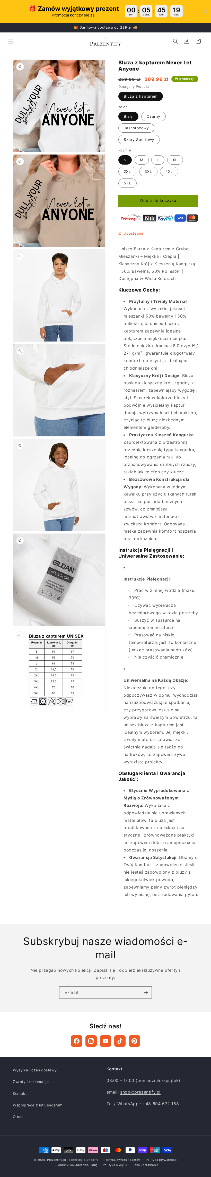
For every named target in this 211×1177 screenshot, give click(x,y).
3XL (148, 171)
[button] (10, 41)
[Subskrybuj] (146, 992)
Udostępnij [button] (133, 233)
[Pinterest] (134, 1041)
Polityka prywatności (162, 1160)
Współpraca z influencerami (38, 1105)
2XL (127, 171)
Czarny (153, 116)
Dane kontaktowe (146, 1165)
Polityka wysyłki (115, 1165)
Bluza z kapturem (140, 96)
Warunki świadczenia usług (78, 1165)
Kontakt (20, 1093)
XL (175, 160)
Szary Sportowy (139, 139)
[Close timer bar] (206, 11)
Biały (128, 116)
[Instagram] (91, 1041)
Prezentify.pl (56, 1160)
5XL (127, 183)
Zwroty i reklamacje (31, 1081)
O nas (18, 1116)
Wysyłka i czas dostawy (35, 1070)
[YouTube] (105, 1041)
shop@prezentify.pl (140, 1092)
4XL (169, 171)
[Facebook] (76, 1041)
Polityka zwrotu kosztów (122, 1160)
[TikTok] (120, 1041)
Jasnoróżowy (136, 128)
